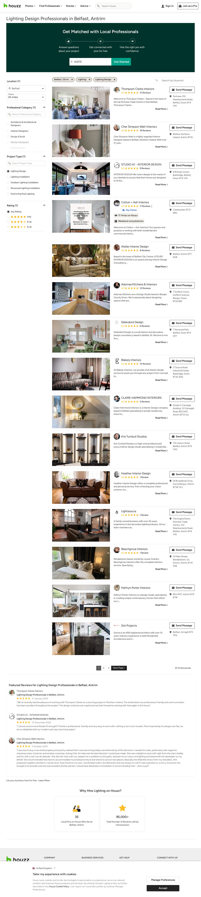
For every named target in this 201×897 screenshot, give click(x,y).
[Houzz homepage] (12, 5)
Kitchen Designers (20, 142)
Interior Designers (19, 131)
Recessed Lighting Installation (25, 188)
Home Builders (18, 148)
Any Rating (16, 211)
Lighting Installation (20, 176)
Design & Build (18, 136)
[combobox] (113, 6)
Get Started (121, 61)
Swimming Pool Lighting (22, 194)
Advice (84, 5)
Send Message (184, 89)
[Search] (98, 6)
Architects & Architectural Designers (23, 124)
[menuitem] (30, 6)
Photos (29, 5)
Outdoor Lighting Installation (24, 182)
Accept (163, 888)
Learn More (44, 780)
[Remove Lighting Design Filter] (114, 79)
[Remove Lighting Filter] (89, 79)
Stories (70, 5)
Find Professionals (49, 5)
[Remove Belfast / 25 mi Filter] (72, 79)
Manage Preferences (163, 879)
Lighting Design (18, 171)
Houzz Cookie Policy (59, 886)
